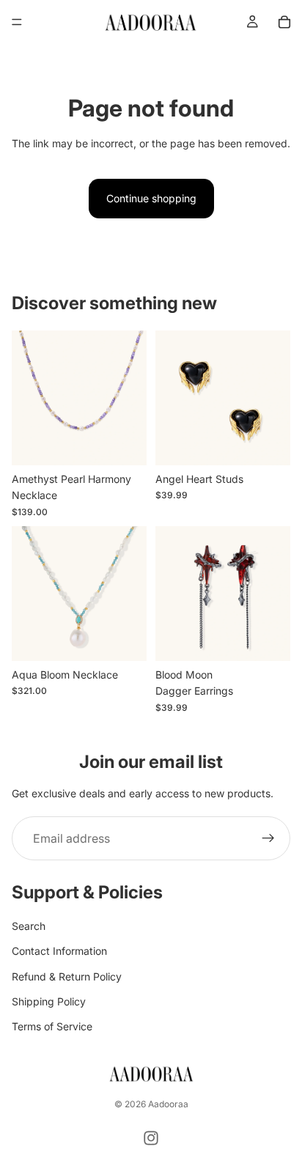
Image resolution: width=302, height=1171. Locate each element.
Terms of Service (52, 1026)
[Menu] (17, 22)
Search (28, 925)
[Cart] (284, 22)
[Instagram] (151, 1138)
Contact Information (59, 951)
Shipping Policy (49, 1001)
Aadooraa (168, 1103)
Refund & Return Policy (67, 975)
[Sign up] (268, 838)
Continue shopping (151, 198)
